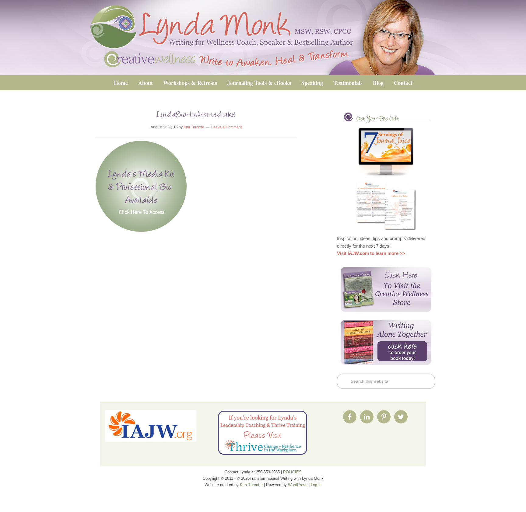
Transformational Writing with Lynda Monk (263, 37)
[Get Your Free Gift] (386, 152)
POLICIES (292, 472)
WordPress (297, 484)
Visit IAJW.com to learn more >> (371, 253)
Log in (316, 484)
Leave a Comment (226, 127)
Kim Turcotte (251, 484)
